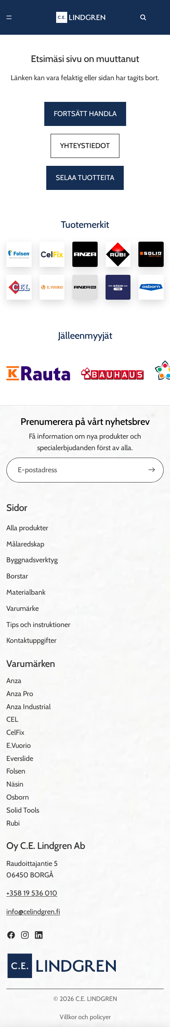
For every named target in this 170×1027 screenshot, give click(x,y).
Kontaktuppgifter (31, 640)
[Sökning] (143, 17)
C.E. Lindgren (96, 999)
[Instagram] (25, 935)
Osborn (17, 797)
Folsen (15, 771)
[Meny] (9, 17)
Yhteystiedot (85, 145)
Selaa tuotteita (85, 177)
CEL (12, 719)
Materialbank (25, 592)
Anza (13, 680)
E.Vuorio (18, 745)
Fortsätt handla (85, 113)
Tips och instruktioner (38, 624)
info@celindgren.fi (33, 911)
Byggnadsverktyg (32, 560)
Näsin (14, 784)
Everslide (19, 758)
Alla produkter (27, 528)
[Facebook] (11, 935)
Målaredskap (25, 543)
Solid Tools (22, 810)
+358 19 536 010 (31, 893)
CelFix (15, 732)
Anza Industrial (28, 706)
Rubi (13, 823)
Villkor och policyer (85, 1017)
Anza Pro (19, 693)
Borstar (17, 576)
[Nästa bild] (155, 370)
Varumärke (22, 608)
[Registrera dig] (152, 470)
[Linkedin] (38, 935)
